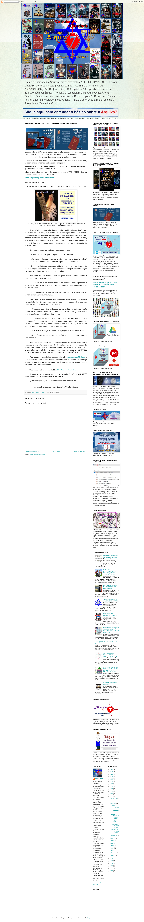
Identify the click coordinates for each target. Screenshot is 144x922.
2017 (111, 791)
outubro (113, 803)
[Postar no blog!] (53, 392)
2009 (111, 871)
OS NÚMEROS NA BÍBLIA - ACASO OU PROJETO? (111, 556)
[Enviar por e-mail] (51, 392)
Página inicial (56, 451)
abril (112, 848)
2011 (111, 866)
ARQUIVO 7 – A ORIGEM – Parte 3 (115, 825)
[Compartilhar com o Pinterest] (59, 392)
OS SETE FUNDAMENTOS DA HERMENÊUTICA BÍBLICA (115, 817)
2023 (111, 776)
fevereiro (114, 853)
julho (112, 840)
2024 (111, 774)
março (113, 850)
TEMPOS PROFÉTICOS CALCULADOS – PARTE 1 (111, 600)
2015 (111, 796)
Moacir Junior (99, 778)
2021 (111, 781)
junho (113, 843)
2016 (111, 794)
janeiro (113, 855)
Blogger (89, 918)
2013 (111, 861)
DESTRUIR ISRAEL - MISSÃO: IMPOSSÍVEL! (110, 614)
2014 (111, 858)
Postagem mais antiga (79, 451)
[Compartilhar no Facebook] (57, 392)
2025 (111, 771)
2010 (111, 868)
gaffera (76, 918)
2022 (111, 779)
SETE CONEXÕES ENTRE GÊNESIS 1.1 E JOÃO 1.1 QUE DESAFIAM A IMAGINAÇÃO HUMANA (111, 670)
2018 (111, 789)
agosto (113, 838)
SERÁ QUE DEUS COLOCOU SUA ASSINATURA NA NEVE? (110, 654)
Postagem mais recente (32, 451)
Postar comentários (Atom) (37, 454)
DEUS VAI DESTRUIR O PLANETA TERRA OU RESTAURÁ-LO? (110, 587)
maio (112, 845)
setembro (114, 835)
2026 (111, 769)
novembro (114, 801)
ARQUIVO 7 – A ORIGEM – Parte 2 (115, 831)
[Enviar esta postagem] (47, 392)
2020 (111, 784)
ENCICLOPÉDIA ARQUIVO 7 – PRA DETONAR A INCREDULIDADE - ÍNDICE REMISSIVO (105, 285)
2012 (111, 863)
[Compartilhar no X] (55, 392)
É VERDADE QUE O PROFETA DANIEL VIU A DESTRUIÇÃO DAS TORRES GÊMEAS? (110, 572)
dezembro (114, 798)
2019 (111, 786)
